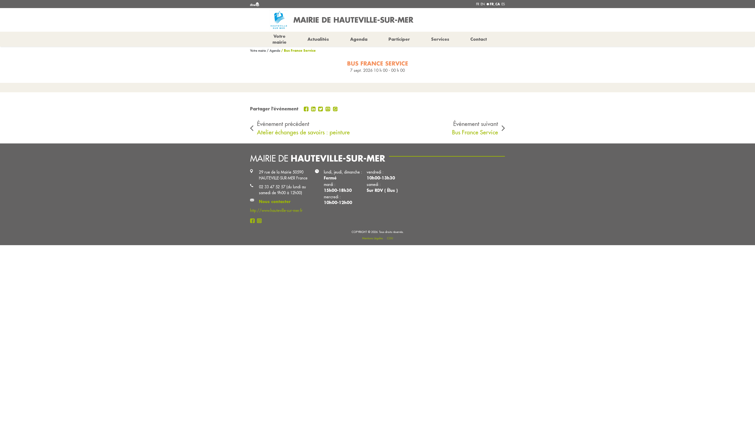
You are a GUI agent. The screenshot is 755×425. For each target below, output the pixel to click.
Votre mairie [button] (279, 39)
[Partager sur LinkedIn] (314, 109)
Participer (399, 39)
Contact (478, 39)
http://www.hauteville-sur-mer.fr (276, 210)
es (503, 4)
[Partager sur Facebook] (306, 109)
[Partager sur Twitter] (321, 109)
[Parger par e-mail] (328, 109)
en (483, 4)
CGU (390, 238)
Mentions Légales (372, 238)
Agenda (358, 39)
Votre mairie (258, 51)
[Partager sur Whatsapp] (335, 109)
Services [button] (440, 39)
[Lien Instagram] (260, 220)
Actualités (318, 39)
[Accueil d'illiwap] (302, 4)
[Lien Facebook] (253, 220)
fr (477, 4)
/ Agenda (273, 51)
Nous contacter (275, 201)
